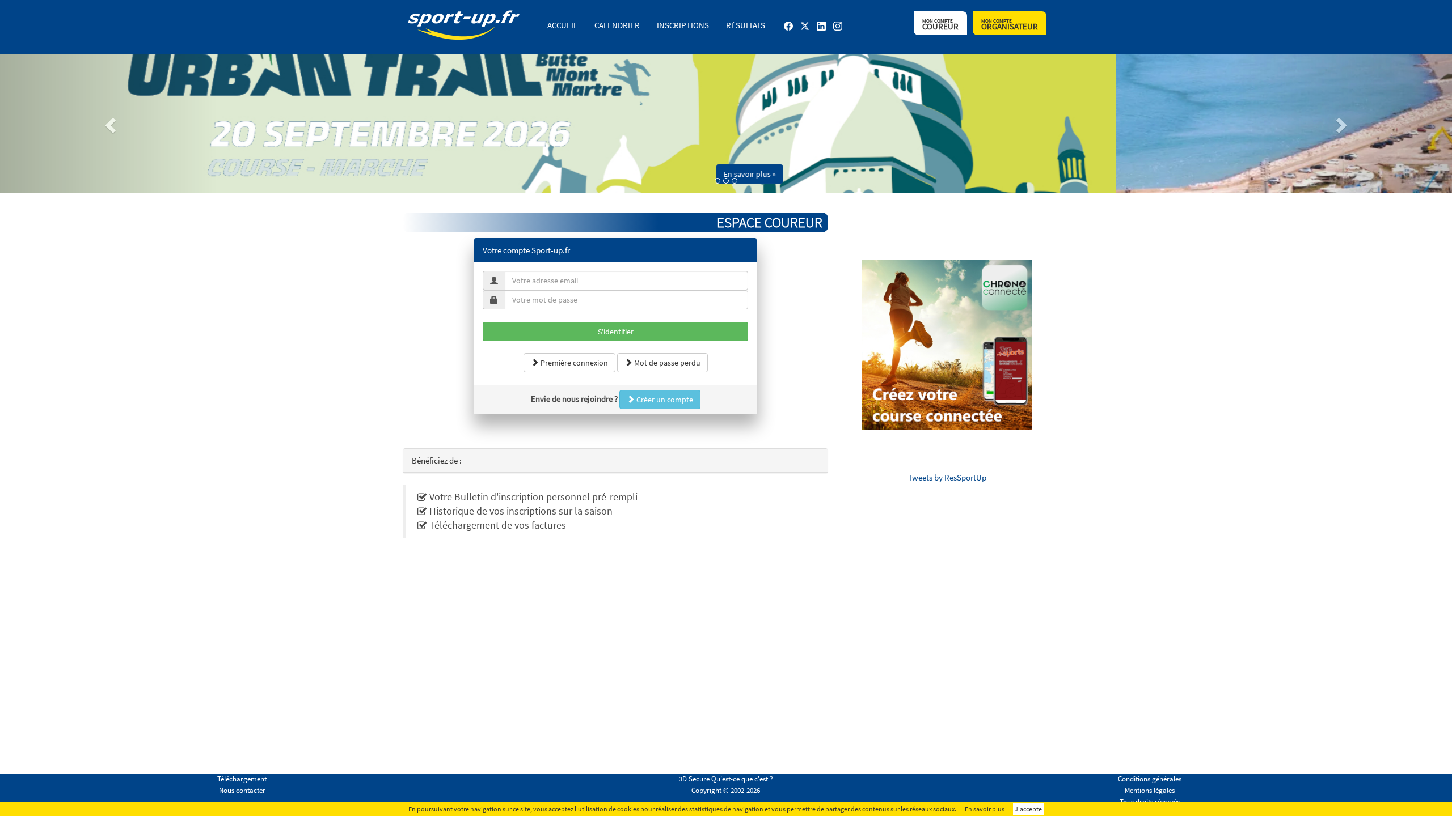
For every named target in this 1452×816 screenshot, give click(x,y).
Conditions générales (1149, 779)
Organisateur (1009, 25)
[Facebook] (788, 30)
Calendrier (617, 25)
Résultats (745, 25)
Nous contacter (242, 790)
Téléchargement (242, 779)
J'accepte (1028, 809)
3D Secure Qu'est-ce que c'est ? (726, 779)
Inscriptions (683, 25)
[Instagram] (837, 30)
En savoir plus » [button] (1086, 174)
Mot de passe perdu (666, 363)
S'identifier (616, 331)
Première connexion (573, 363)
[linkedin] (821, 30)
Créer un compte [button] (664, 399)
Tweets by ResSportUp (947, 477)
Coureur (940, 25)
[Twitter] (804, 30)
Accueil (562, 25)
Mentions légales (1150, 790)
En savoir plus (984, 809)
